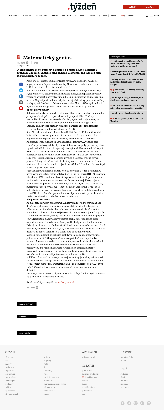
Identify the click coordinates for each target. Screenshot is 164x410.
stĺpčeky (47, 360)
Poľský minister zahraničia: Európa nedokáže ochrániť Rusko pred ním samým (126, 82)
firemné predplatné (90, 374)
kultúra (55, 16)
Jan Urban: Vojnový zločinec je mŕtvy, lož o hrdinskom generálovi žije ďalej (127, 106)
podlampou (11, 380)
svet (7, 360)
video (46, 374)
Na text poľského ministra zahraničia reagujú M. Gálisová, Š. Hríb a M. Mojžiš (127, 72)
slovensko (27, 16)
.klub (35, 62)
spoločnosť (66, 16)
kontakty (125, 387)
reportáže (10, 370)
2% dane (124, 380)
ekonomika (10, 374)
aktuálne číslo (13, 16)
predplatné (87, 370)
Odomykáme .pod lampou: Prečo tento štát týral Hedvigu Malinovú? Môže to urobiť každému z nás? (126, 64)
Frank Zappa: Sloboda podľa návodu (126, 113)
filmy (84, 384)
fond (123, 377)
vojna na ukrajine (89, 357)
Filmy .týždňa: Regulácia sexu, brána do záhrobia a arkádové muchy (127, 98)
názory (8, 364)
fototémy (48, 370)
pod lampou (80, 16)
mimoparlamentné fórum (55, 384)
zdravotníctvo (50, 387)
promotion (87, 390)
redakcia (124, 374)
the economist (41, 16)
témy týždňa (11, 377)
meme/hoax (49, 390)
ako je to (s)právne (52, 377)
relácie (92, 16)
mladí (46, 394)
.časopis (21, 62)
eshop (113, 16)
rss (83, 394)
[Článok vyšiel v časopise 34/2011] (19, 57)
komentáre (49, 380)
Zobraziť (29, 304)
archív (123, 360)
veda (46, 364)
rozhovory (10, 367)
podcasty (103, 16)
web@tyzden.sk (66, 282)
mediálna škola (88, 387)
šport (46, 367)
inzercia (124, 384)
